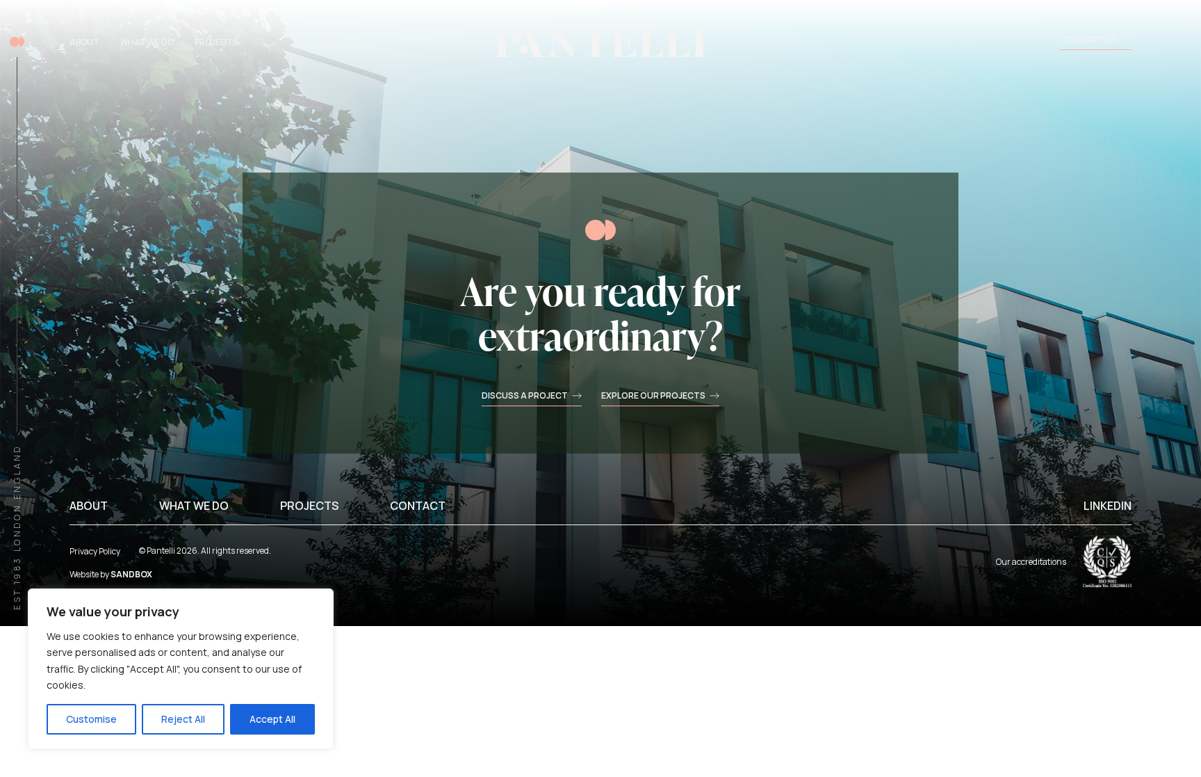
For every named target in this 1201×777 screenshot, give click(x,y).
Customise (91, 719)
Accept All (272, 719)
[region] (181, 668)
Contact (418, 505)
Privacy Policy (95, 551)
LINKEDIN (1107, 505)
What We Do (147, 42)
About (84, 42)
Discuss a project (525, 396)
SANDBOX (131, 574)
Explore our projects (653, 396)
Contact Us (1089, 40)
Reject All (183, 719)
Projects (216, 42)
